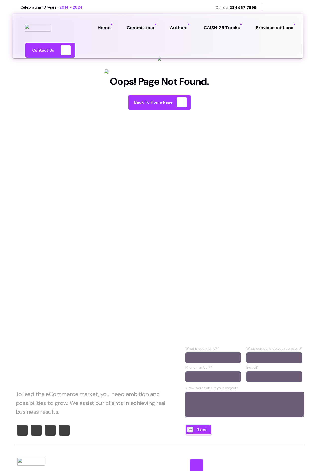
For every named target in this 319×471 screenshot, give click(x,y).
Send (201, 429)
